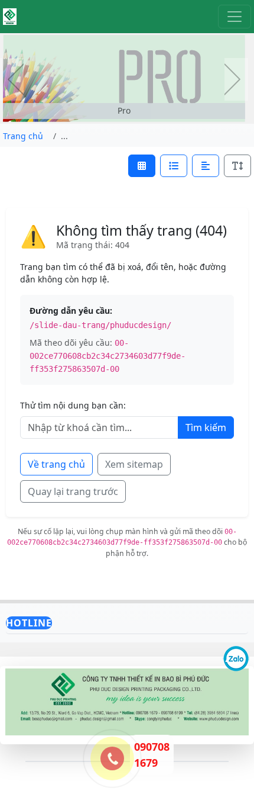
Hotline (29, 622)
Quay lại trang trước (73, 491)
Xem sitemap (134, 464)
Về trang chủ (56, 464)
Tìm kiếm (205, 427)
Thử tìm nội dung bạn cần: (73, 405)
